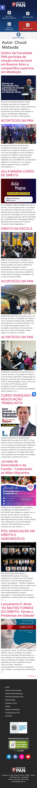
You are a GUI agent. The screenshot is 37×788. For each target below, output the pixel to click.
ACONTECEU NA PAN (17, 120)
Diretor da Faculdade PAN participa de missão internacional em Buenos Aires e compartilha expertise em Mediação (17, 62)
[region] (18, 767)
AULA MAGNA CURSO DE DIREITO (17, 173)
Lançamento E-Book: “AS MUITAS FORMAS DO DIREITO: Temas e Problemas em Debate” (18, 609)
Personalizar (18, 778)
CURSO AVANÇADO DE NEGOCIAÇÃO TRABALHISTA (18, 399)
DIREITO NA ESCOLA (16, 228)
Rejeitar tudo (18, 784)
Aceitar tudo (18, 773)
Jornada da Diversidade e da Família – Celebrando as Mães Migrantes (16, 467)
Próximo (32, 676)
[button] (2, 7)
